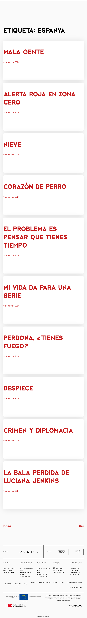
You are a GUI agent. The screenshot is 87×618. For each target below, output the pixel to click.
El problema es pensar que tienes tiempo (35, 236)
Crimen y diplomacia (38, 430)
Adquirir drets (61, 551)
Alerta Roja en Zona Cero (39, 98)
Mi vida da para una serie (37, 291)
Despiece (18, 388)
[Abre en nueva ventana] (75, 605)
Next (81, 526)
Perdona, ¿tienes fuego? (33, 341)
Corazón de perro (34, 186)
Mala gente (23, 51)
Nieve (12, 144)
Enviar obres (77, 551)
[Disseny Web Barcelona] (43, 616)
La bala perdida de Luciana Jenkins (36, 476)
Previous (7, 526)
